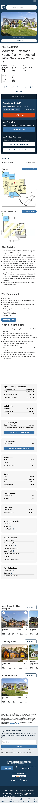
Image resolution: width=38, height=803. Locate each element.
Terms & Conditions (20, 790)
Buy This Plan (19, 115)
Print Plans (31, 162)
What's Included (8, 159)
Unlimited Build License (11, 576)
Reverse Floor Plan (30, 169)
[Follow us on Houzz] (14, 780)
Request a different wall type (19, 448)
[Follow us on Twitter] (21, 780)
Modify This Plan (19, 129)
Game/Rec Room (9, 545)
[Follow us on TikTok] (26, 780)
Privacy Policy (8, 790)
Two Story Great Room (11, 559)
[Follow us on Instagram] (16, 780)
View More (30, 607)
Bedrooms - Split (9, 543)
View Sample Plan (9, 320)
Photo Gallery (8, 570)
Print (20, 91)
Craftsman (7, 523)
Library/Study (8, 551)
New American (8, 529)
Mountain (7, 526)
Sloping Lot (7, 573)
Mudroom (7, 556)
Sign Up (19, 746)
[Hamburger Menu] (3, 799)
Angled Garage (8, 540)
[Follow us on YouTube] (24, 780)
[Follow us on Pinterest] (12, 780)
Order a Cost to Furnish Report (19, 150)
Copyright (31, 790)
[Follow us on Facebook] (19, 780)
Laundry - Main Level (10, 548)
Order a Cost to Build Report (19, 144)
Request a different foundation (19, 432)
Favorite (15, 87)
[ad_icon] (3, 7)
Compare (25, 87)
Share (7, 87)
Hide (33, 87)
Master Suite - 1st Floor (11, 554)
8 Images (20, 41)
